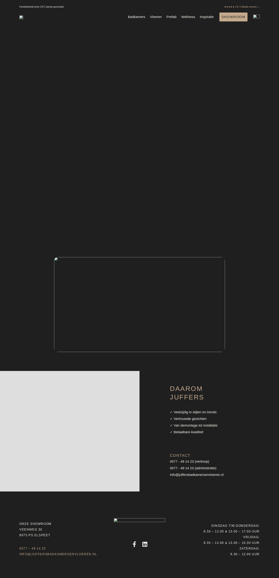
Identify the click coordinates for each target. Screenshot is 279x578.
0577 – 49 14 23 (32, 548)
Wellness (188, 17)
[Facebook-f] (134, 544)
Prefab (171, 17)
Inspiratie (207, 17)
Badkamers (136, 17)
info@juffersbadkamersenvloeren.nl (58, 554)
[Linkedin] (145, 544)
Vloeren (156, 17)
